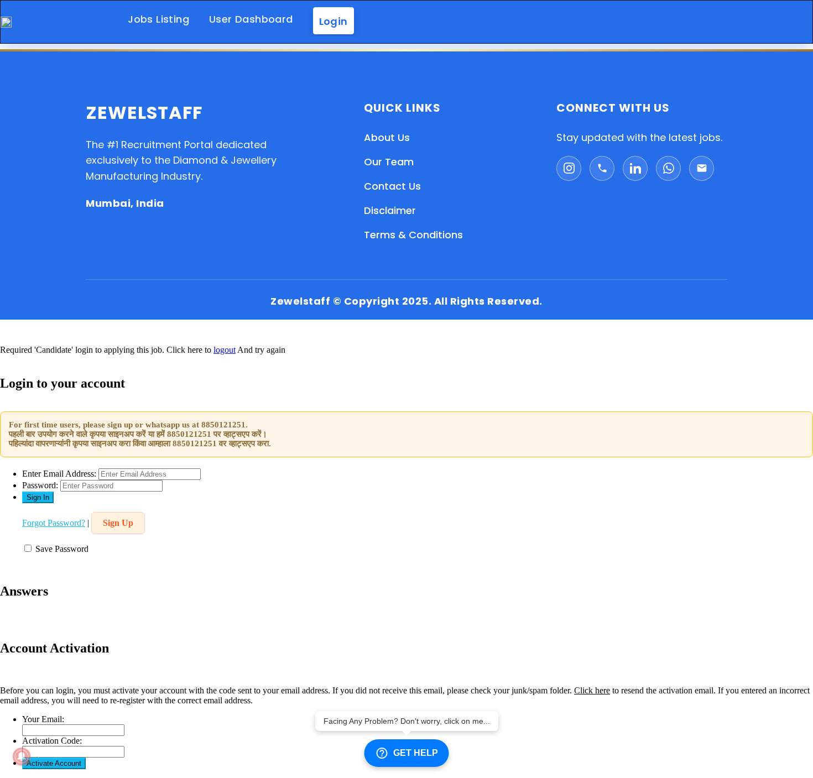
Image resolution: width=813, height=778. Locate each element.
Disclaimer (390, 210)
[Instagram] (568, 168)
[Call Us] (602, 168)
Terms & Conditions (413, 235)
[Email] (701, 168)
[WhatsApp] (668, 168)
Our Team (389, 162)
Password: (40, 485)
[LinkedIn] (635, 168)
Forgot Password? (53, 523)
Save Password (61, 549)
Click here (592, 690)
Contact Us (392, 186)
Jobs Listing (158, 19)
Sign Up (118, 523)
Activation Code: (52, 740)
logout (224, 349)
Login (333, 21)
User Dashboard (251, 19)
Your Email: (43, 719)
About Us (387, 137)
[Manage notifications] (21, 756)
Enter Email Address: (59, 473)
